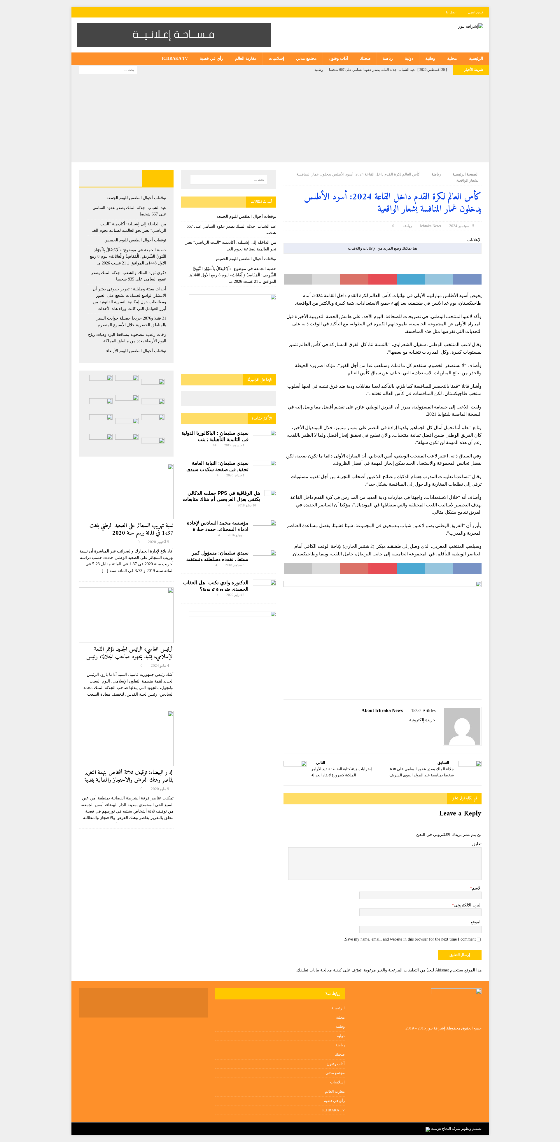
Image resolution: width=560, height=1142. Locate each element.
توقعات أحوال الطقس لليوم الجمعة (246, 216)
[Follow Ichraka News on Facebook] (433, 730)
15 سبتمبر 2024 (461, 226)
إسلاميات (276, 58)
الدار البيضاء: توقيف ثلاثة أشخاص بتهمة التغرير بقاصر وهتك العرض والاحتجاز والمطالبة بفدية (129, 776)
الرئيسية (476, 58)
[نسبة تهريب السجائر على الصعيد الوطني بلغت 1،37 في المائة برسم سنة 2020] (126, 491)
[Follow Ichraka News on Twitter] (426, 730)
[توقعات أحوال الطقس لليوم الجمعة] (152, 385)
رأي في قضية (211, 58)
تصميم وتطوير (471, 1129)
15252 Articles (423, 710)
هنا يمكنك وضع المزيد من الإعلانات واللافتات (382, 248)
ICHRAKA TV (175, 58)
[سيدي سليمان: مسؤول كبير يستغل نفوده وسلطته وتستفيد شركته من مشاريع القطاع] (264, 557)
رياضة (388, 58)
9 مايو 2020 (160, 789)
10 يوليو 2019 (247, 505)
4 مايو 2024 (160, 665)
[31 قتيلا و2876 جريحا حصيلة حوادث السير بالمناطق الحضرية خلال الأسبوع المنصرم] (127, 425)
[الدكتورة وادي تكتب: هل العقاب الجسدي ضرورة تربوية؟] (264, 587)
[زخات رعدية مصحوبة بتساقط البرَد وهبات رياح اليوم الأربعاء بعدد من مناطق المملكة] (101, 423)
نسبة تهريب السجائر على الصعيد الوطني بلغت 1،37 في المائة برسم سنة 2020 (132, 529)
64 (214, 445)
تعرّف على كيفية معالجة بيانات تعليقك (329, 970)
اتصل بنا (451, 12)
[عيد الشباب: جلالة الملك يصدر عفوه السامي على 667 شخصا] (127, 383)
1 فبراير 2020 (235, 475)
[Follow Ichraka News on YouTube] (416, 730)
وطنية (430, 58)
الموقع (476, 922)
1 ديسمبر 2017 (234, 445)
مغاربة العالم (246, 58)
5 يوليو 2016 (236, 535)
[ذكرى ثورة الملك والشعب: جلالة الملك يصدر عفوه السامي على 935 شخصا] (101, 405)
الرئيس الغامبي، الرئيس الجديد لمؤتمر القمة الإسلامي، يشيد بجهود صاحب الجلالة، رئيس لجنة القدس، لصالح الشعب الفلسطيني (130, 657)
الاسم (477, 888)
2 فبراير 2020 (235, 595)
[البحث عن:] (108, 69)
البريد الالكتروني (468, 905)
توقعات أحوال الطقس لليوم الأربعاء (136, 351)
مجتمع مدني (306, 58)
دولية (409, 58)
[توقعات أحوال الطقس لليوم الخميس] (152, 405)
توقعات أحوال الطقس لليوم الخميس (245, 259)
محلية (452, 58)
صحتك (365, 58)
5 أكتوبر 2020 (158, 542)
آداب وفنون (338, 58)
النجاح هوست (440, 1129)
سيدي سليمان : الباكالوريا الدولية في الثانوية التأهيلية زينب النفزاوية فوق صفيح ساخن (215, 439)
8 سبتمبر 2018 (234, 565)
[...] (105, 571)
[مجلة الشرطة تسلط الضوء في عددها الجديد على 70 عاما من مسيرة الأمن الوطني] (101, 442)
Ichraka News (430, 226)
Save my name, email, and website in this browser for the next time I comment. (410, 939)
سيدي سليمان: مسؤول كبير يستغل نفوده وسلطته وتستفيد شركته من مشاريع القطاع (217, 559)
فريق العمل (475, 12)
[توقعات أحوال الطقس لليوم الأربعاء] (152, 444)
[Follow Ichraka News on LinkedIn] (406, 730)
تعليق (477, 844)
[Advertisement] (280, 118)
